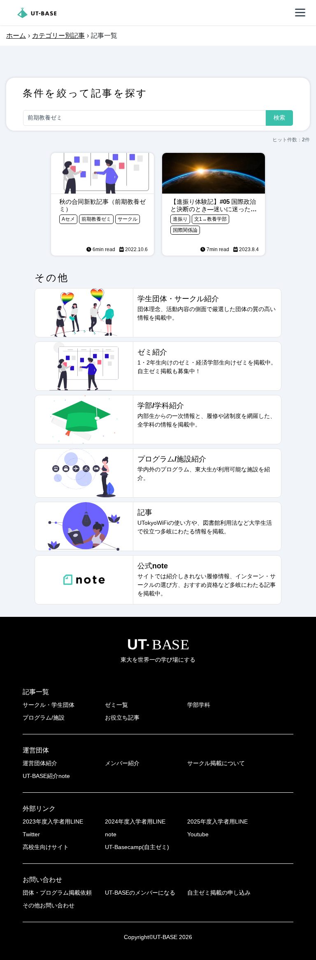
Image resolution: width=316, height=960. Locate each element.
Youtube (198, 834)
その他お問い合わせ (48, 905)
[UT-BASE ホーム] (36, 12)
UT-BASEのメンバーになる (140, 892)
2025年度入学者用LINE (217, 821)
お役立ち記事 (122, 717)
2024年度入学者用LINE (135, 821)
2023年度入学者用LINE (53, 821)
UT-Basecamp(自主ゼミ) (137, 847)
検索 (279, 117)
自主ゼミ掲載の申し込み (219, 892)
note (110, 834)
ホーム (16, 35)
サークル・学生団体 (48, 705)
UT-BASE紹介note (46, 776)
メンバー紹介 (122, 763)
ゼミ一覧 (116, 705)
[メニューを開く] (300, 13)
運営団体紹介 (40, 763)
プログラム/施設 (44, 717)
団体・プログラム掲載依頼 (57, 892)
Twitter (31, 834)
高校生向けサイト (46, 847)
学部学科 (198, 705)
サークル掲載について (216, 763)
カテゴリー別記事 (58, 35)
